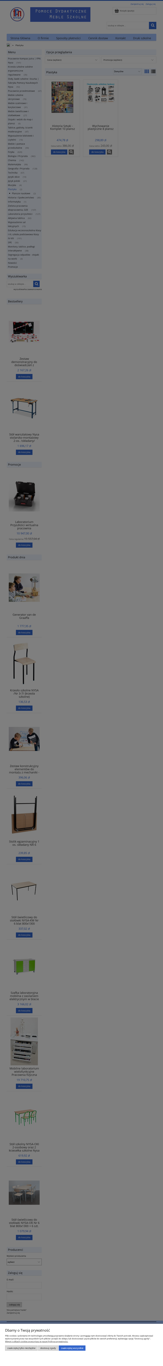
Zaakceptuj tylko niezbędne (21, 1348)
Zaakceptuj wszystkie (72, 1348)
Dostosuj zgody (48, 1348)
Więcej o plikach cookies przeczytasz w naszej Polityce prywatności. (36, 1341)
